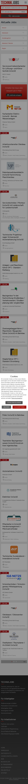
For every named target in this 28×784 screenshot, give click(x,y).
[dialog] (14, 392)
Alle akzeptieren (19, 407)
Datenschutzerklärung (16, 398)
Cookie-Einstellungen (14, 402)
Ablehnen (6, 407)
